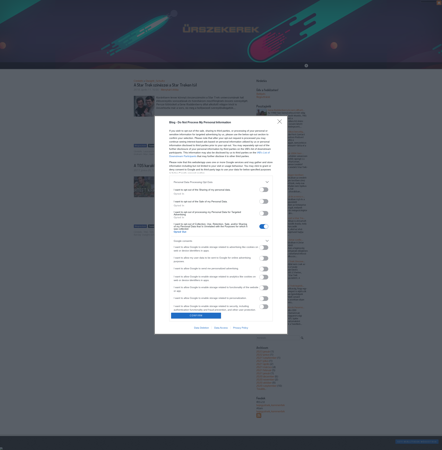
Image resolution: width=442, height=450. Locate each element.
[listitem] (221, 182)
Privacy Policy (240, 327)
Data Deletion (201, 327)
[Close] (280, 122)
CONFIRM (196, 315)
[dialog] (221, 225)
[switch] (263, 189)
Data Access (221, 327)
